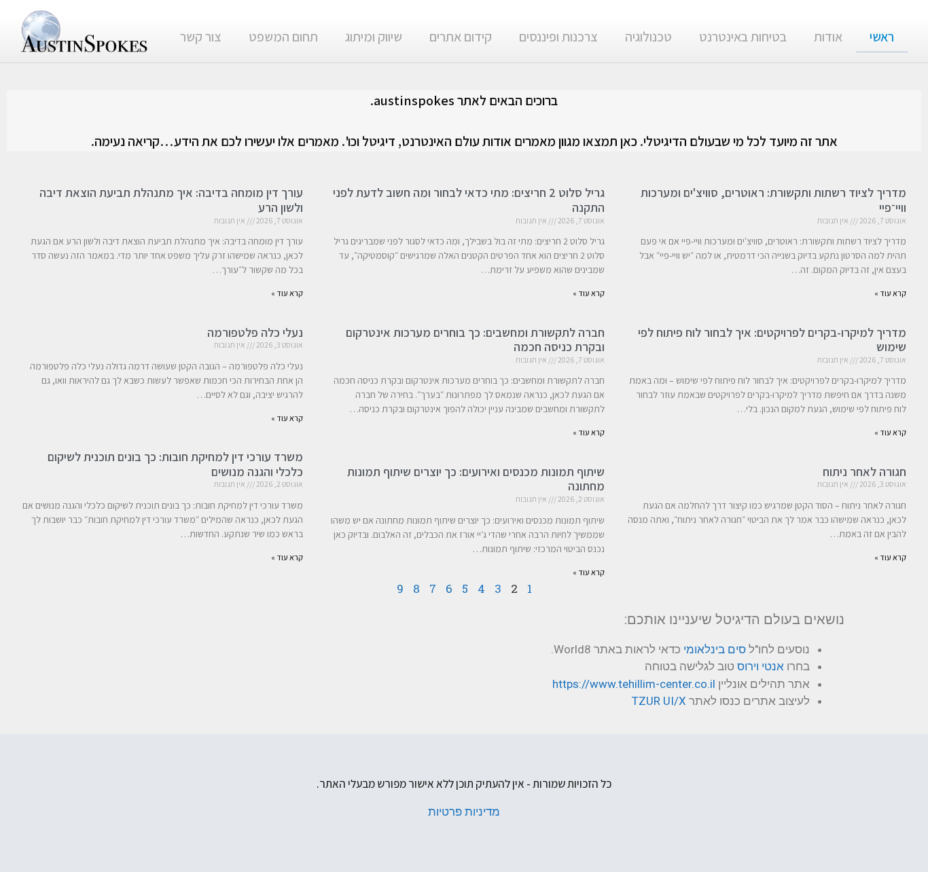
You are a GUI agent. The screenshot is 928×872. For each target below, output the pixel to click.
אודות (828, 37)
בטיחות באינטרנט (743, 37)
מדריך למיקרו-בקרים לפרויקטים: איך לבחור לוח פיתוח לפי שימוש (772, 340)
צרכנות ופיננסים (558, 37)
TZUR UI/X (659, 701)
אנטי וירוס (760, 666)
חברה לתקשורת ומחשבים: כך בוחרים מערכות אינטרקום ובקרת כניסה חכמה (475, 340)
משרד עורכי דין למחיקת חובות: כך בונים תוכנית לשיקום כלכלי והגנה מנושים (175, 464)
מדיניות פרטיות (464, 811)
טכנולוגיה (648, 37)
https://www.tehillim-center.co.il (633, 684)
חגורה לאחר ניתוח (864, 471)
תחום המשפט (283, 37)
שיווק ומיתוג (373, 37)
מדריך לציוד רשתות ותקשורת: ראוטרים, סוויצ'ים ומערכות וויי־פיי (773, 200)
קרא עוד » (890, 293)
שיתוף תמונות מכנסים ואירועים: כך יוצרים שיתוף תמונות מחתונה (476, 479)
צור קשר (200, 37)
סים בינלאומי (714, 649)
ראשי (882, 37)
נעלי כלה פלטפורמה (255, 332)
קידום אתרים (460, 37)
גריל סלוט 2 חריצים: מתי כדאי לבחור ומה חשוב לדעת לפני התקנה (469, 200)
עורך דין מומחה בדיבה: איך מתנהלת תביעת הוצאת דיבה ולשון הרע (171, 200)
